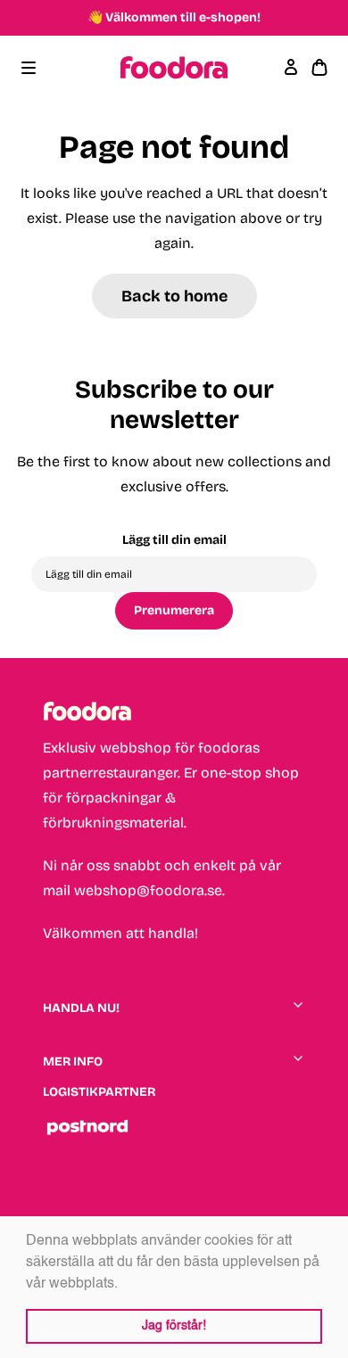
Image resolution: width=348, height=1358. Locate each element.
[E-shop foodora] (174, 67)
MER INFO (73, 1061)
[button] (124, 1284)
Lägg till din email (174, 539)
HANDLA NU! (81, 1008)
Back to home (174, 296)
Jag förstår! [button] (174, 1326)
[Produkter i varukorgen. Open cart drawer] (319, 67)
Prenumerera (174, 610)
